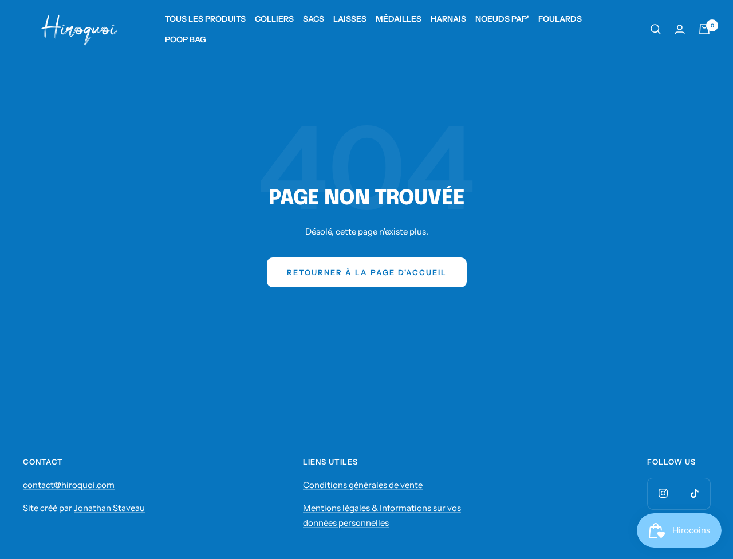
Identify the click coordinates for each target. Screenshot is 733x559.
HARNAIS (448, 19)
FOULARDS (560, 19)
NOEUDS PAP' (502, 19)
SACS (313, 19)
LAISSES (349, 19)
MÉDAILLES (398, 19)
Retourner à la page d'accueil (367, 272)
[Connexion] (680, 29)
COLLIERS (274, 19)
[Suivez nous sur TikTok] (694, 493)
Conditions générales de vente (363, 484)
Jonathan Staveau (109, 507)
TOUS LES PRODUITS (205, 19)
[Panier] (704, 29)
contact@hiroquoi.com (69, 484)
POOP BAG (185, 39)
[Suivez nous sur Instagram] (663, 493)
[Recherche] (656, 29)
